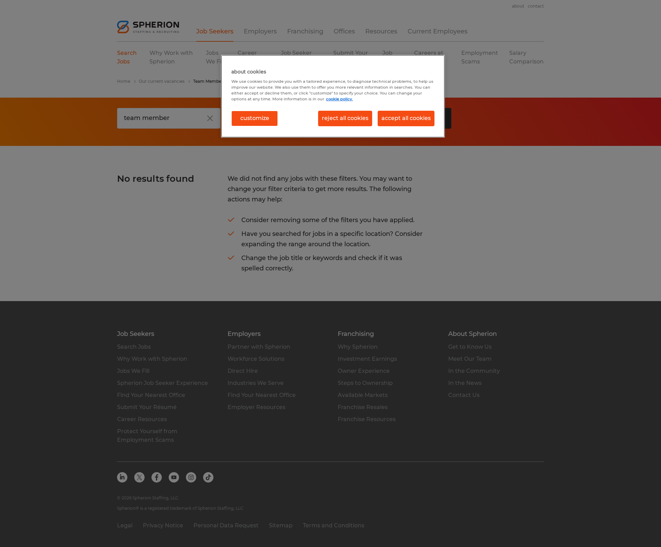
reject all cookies (345, 118)
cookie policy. (339, 99)
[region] (333, 96)
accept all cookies (406, 118)
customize (254, 118)
